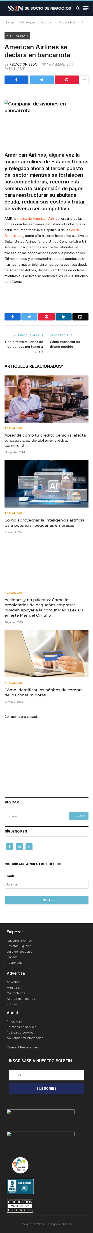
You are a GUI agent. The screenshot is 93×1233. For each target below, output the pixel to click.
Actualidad (17, 36)
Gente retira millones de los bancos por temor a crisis (24, 346)
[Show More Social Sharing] (84, 79)
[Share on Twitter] (41, 79)
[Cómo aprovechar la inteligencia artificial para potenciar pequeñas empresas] (46, 483)
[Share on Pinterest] (67, 79)
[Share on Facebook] (16, 79)
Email (9, 876)
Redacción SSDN (23, 64)
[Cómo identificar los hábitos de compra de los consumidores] (46, 653)
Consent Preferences (23, 1047)
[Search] (78, 8)
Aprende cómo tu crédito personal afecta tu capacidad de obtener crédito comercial (45, 440)
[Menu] (85, 8)
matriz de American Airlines (38, 218)
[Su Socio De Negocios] (40, 8)
